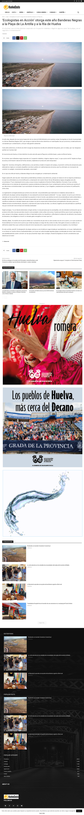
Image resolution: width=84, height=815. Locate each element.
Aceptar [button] (79, 811)
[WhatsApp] (25, 38)
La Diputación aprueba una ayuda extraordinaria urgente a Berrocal (44, 584)
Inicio (3, 16)
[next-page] (6, 298)
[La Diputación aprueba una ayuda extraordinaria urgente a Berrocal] (14, 592)
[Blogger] (5, 805)
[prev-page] (3, 298)
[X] (79, 1)
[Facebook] (74, 1)
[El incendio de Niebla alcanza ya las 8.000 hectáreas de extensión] (42, 280)
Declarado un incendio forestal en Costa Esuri (39, 546)
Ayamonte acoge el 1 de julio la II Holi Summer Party (68, 260)
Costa (7, 16)
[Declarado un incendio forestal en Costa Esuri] (14, 553)
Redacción (6, 241)
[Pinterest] (21, 38)
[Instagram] (77, 1)
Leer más (42, 813)
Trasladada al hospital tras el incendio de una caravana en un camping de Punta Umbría (49, 603)
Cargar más (41, 622)
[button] (78, 12)
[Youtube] (81, 1)
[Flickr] (13, 805)
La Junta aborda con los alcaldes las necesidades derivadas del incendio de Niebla (48, 565)
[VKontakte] (21, 805)
